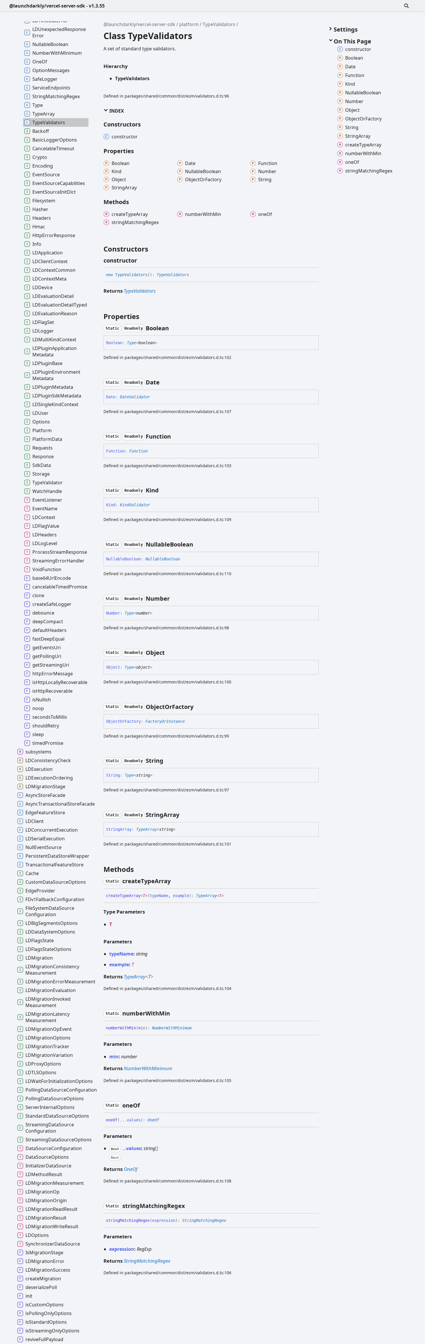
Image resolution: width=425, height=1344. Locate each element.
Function (138, 451)
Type (131, 342)
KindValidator (135, 505)
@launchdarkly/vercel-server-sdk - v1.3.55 (57, 6)
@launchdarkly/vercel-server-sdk (139, 24)
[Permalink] (142, 260)
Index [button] (116, 111)
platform (189, 24)
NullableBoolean (162, 559)
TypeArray (146, 829)
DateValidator (135, 397)
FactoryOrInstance (165, 721)
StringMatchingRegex (204, 1220)
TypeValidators (219, 24)
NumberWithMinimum (171, 1028)
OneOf (153, 1120)
